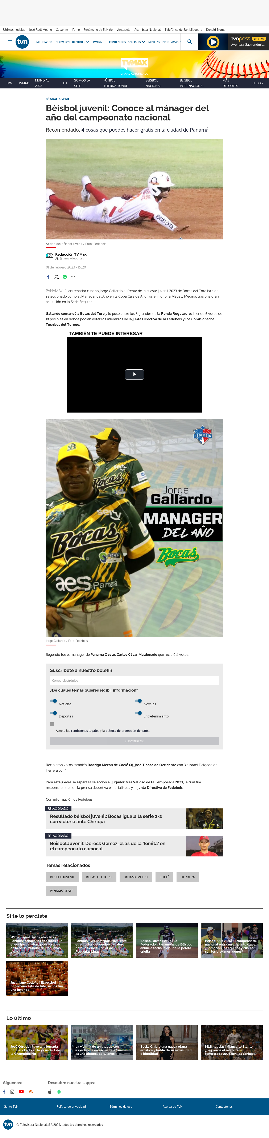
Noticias (42, 42)
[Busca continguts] (189, 41)
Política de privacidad (71, 1106)
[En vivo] (234, 37)
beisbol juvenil (62, 877)
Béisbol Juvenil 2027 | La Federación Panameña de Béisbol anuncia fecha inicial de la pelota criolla (166, 946)
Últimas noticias (14, 29)
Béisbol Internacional (192, 83)
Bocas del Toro (99, 877)
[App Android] (59, 1091)
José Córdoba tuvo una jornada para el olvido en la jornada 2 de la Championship (35, 1050)
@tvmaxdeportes (72, 258)
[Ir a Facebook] (5, 1091)
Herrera (188, 877)
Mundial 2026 (42, 83)
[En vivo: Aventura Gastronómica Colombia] (213, 41)
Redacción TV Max (71, 254)
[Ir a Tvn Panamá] (22, 42)
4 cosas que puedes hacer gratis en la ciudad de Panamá (144, 129)
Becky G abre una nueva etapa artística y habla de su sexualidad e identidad (166, 1050)
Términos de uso (121, 1106)
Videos (257, 83)
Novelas (154, 42)
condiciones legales (85, 730)
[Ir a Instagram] (13, 1091)
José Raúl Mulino (40, 29)
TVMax (23, 83)
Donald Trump (215, 29)
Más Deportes (230, 83)
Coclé (164, 877)
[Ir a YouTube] (22, 1091)
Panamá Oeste (61, 891)
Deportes (78, 42)
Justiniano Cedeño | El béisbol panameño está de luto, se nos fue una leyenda (37, 986)
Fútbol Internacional (115, 83)
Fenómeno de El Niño (98, 29)
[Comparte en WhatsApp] (65, 276)
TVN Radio (100, 42)
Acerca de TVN (172, 1106)
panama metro (136, 877)
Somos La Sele (82, 83)
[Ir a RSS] (32, 1091)
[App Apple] (50, 1091)
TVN (9, 83)
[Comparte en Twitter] (56, 276)
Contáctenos (224, 1106)
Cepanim (62, 29)
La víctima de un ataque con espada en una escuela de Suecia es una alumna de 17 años (100, 1050)
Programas (170, 42)
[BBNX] (8, 1124)
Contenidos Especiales (125, 42)
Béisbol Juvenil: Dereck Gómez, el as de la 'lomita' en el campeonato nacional (107, 846)
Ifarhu (76, 29)
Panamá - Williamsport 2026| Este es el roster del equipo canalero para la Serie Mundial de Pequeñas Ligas (101, 946)
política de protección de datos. (128, 730)
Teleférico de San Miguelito (183, 29)
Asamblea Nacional (147, 29)
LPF (65, 83)
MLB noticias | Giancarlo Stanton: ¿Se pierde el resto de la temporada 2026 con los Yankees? (231, 1050)
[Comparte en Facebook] (48, 276)
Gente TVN (11, 1106)
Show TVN (63, 42)
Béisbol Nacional (153, 83)
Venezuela (124, 29)
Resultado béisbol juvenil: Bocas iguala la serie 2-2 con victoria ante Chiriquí (106, 819)
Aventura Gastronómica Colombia (249, 45)
